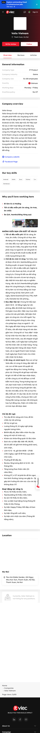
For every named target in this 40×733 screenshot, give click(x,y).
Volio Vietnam (10, 691)
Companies (9, 688)
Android (5, 179)
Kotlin (13, 179)
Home (4, 685)
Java (20, 179)
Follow (29, 44)
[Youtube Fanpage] (26, 720)
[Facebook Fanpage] (21, 720)
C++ (35, 179)
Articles (33, 55)
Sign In (35, 12)
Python (28, 179)
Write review (10, 44)
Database (6, 184)
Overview (7, 55)
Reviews (20, 55)
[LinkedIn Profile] (15, 720)
